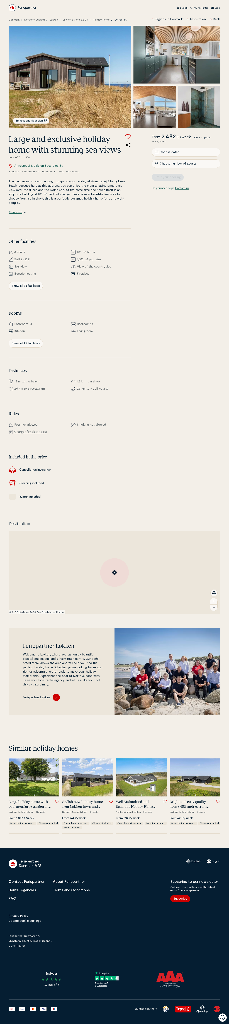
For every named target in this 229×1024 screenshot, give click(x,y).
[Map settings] (214, 592)
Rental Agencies (22, 890)
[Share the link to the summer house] (128, 145)
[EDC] (166, 1009)
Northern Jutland (34, 20)
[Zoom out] (213, 607)
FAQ (12, 899)
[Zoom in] (213, 601)
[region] (114, 572)
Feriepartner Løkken (36, 697)
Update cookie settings (25, 920)
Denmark (14, 20)
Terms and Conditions (71, 890)
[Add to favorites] (128, 136)
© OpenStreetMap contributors (49, 612)
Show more (15, 212)
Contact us (182, 188)
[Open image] (70, 77)
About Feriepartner (69, 882)
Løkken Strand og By (75, 20)
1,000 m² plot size (89, 259)
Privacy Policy (18, 915)
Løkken (54, 20)
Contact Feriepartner (27, 882)
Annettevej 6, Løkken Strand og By (38, 165)
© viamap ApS (27, 612)
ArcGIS (15, 612)
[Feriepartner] (22, 7)
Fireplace (83, 273)
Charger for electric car (30, 431)
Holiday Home (101, 20)
